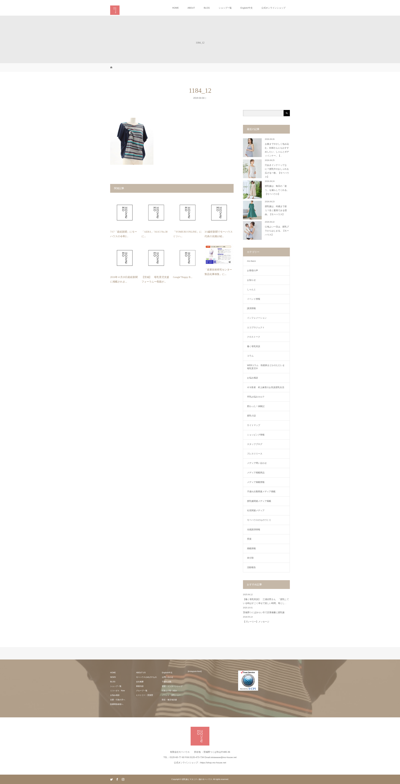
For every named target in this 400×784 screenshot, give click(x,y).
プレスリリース (254, 453)
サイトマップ (253, 425)
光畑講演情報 (253, 529)
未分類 (250, 558)
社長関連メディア (256, 510)
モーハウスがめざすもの (146, 677)
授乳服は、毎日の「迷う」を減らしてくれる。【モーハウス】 (277, 190)
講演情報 (251, 308)
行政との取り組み (169, 691)
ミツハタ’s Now (117, 691)
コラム (250, 355)
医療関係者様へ (116, 704)
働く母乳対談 (253, 346)
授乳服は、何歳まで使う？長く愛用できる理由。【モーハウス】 (276, 210)
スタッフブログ (254, 444)
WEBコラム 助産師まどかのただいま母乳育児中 (266, 367)
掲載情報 (251, 548)
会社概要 (140, 682)
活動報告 (251, 567)
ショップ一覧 (225, 8)
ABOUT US (141, 673)
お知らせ (251, 280)
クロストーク (253, 337)
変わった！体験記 (256, 406)
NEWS (113, 677)
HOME (175, 8)
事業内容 (140, 686)
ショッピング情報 (256, 434)
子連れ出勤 (166, 682)
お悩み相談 (252, 378)
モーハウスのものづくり (259, 520)
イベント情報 (253, 299)
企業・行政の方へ (117, 700)
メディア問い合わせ (257, 463)
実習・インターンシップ (172, 686)
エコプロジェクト (256, 327)
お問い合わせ (167, 677)
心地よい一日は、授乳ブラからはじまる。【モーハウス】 (277, 231)
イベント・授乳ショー (171, 695)
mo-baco (251, 261)
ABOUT (191, 8)
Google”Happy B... (182, 277)
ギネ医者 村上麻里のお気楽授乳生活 (265, 387)
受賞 (249, 539)
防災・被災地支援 (169, 700)
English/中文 (246, 8)
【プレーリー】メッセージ (256, 622)
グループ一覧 (141, 691)
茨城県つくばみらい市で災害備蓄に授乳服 (264, 612)
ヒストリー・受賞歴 (144, 695)
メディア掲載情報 (256, 482)
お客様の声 (252, 270)
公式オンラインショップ (273, 8)
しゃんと (251, 289)
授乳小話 (251, 415)
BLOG (207, 8)
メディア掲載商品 (256, 472)
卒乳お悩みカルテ (256, 396)
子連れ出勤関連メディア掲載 (261, 491)
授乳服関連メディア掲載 (259, 501)
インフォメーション (257, 318)
